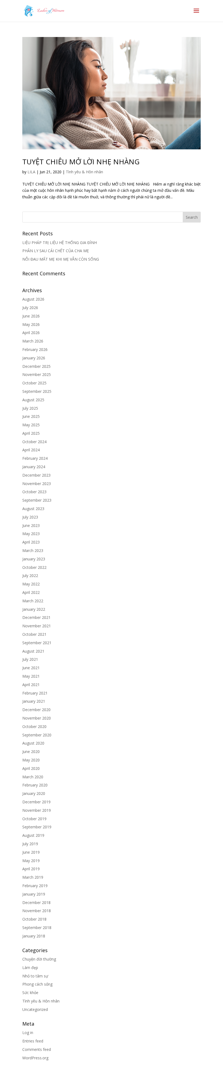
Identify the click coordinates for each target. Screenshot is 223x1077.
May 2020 (31, 760)
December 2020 (36, 709)
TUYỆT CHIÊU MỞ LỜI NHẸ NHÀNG (81, 161)
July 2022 (30, 575)
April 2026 (31, 332)
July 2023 (30, 517)
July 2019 (30, 843)
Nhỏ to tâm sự (35, 976)
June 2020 (31, 751)
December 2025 (36, 366)
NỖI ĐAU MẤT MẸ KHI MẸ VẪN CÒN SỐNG (60, 259)
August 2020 (33, 743)
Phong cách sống (37, 984)
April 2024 (31, 449)
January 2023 (33, 558)
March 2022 (32, 600)
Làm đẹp (30, 967)
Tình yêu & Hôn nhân (84, 171)
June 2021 (31, 667)
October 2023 (34, 491)
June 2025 (31, 416)
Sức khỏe (30, 992)
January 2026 (33, 357)
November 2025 (36, 374)
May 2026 (31, 324)
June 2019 (31, 852)
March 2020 (32, 776)
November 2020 (36, 718)
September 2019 (36, 826)
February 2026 (35, 349)
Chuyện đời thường (39, 959)
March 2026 (32, 341)
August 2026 (33, 299)
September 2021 (36, 642)
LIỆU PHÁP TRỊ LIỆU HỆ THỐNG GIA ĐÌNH (59, 242)
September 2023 (36, 500)
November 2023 (36, 483)
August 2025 (33, 399)
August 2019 (33, 835)
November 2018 (36, 910)
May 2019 (31, 860)
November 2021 (36, 625)
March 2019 (32, 877)
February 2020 (35, 785)
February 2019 (35, 885)
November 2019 (36, 810)
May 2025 (31, 424)
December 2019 (36, 801)
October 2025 (34, 382)
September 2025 (36, 391)
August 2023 (33, 508)
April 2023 (31, 542)
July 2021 (30, 659)
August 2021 (33, 651)
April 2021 (31, 684)
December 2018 (36, 902)
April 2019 (31, 868)
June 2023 (31, 525)
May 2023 (31, 533)
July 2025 (30, 408)
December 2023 (36, 475)
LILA (31, 171)
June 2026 (31, 316)
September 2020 (36, 734)
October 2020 (34, 726)
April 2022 (31, 592)
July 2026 (30, 307)
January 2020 (33, 793)
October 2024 (34, 441)
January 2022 (33, 609)
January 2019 (33, 894)
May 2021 (31, 676)
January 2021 (33, 701)
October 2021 (34, 634)
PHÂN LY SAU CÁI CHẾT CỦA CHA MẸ (55, 250)
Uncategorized (35, 1009)
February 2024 (35, 458)
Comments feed (36, 1049)
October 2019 (34, 818)
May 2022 (31, 584)
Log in (27, 1032)
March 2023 (32, 550)
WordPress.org (35, 1057)
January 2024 (33, 466)
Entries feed (32, 1041)
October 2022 (34, 567)
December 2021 (36, 617)
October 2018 (34, 919)
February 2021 (35, 693)
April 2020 (31, 768)
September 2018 (36, 927)
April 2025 (31, 433)
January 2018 (33, 936)
